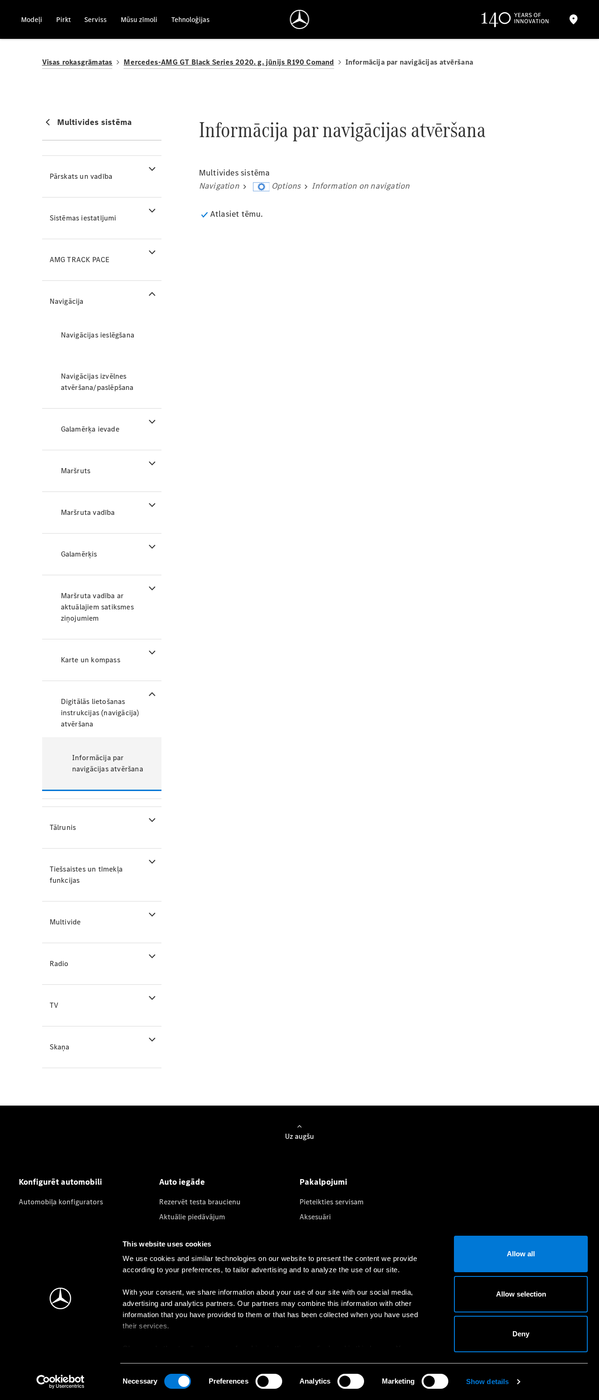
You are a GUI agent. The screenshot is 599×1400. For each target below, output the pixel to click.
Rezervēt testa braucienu (200, 1202)
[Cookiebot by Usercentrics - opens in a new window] (61, 1382)
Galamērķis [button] (79, 554)
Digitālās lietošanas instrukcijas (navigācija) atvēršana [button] (100, 712)
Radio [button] (59, 963)
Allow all (521, 1254)
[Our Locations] (573, 19)
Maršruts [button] (76, 471)
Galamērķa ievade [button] (90, 429)
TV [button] (54, 1005)
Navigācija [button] (67, 301)
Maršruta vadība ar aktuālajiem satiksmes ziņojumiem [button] (97, 607)
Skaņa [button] (60, 1047)
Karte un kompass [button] (90, 660)
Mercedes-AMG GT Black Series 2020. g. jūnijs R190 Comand (229, 62)
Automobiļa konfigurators (61, 1202)
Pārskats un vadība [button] (81, 176)
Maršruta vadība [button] (88, 512)
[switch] (269, 1381)
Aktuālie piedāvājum (192, 1217)
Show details (487, 1381)
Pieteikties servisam (332, 1202)
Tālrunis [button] (63, 827)
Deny (520, 1334)
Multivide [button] (65, 922)
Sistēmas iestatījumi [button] (83, 218)
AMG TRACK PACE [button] (80, 259)
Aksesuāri (315, 1217)
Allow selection (521, 1294)
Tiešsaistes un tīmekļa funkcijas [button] (86, 874)
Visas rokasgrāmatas (77, 62)
